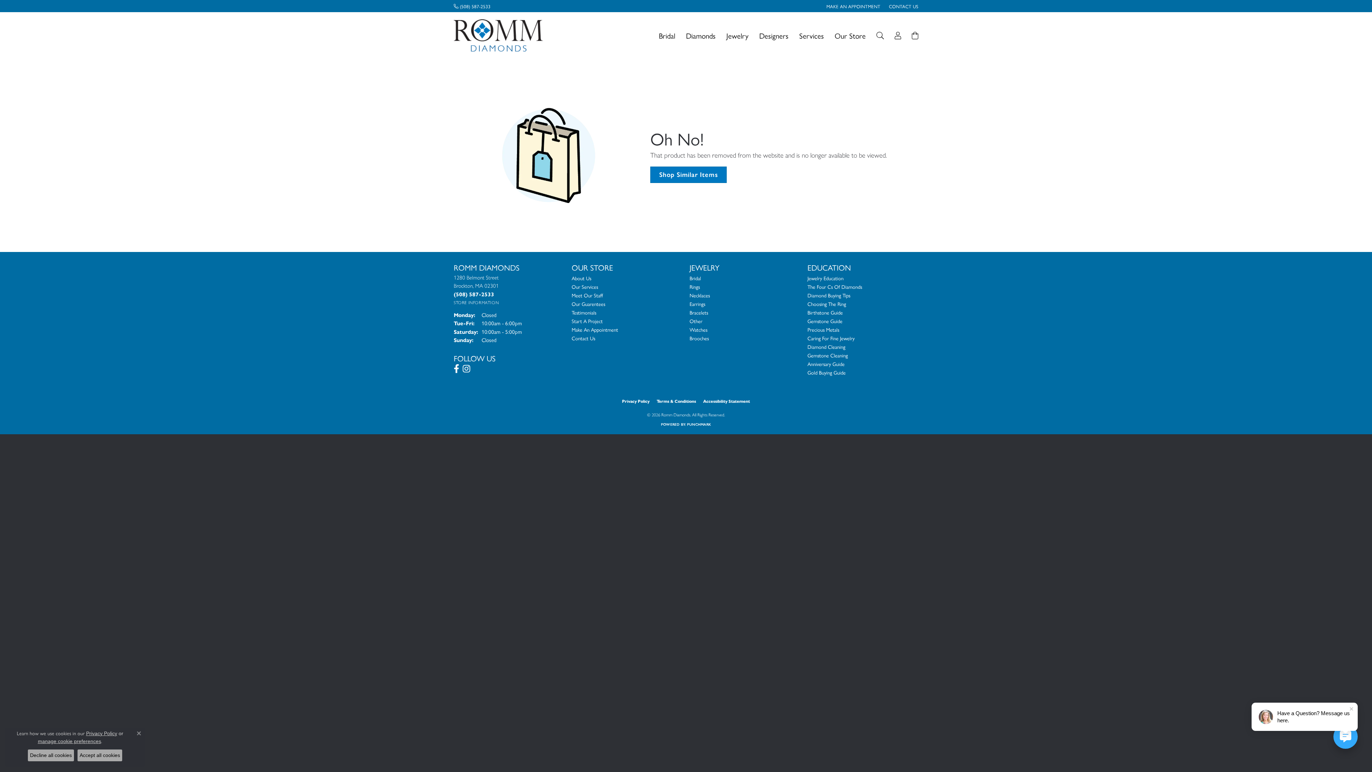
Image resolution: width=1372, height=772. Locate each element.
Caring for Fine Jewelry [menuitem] (831, 338)
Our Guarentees (588, 303)
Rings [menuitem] (695, 286)
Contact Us (583, 338)
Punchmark (699, 424)
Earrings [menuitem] (697, 303)
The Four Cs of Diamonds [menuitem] (834, 286)
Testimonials (584, 312)
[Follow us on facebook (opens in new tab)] (456, 369)
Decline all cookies (51, 755)
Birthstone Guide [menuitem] (825, 312)
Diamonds (701, 35)
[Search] (880, 35)
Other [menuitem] (696, 321)
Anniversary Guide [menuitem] (826, 363)
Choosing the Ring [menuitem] (826, 303)
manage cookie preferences (69, 741)
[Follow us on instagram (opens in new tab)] (466, 369)
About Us (581, 278)
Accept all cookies (100, 755)
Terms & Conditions (676, 401)
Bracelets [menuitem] (699, 312)
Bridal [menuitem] (695, 278)
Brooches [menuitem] (699, 338)
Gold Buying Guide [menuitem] (826, 372)
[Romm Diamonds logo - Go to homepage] (500, 35)
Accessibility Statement (726, 401)
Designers (774, 35)
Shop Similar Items (688, 174)
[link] (472, 6)
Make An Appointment (595, 329)
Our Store (850, 35)
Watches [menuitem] (698, 329)
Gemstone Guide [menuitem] (824, 321)
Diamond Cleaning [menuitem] (826, 346)
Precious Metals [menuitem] (823, 329)
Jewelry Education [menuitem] (825, 278)
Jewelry (737, 35)
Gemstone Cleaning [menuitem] (827, 355)
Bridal (667, 35)
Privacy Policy (636, 401)
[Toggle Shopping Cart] (915, 35)
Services (811, 35)
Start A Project (587, 321)
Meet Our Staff (587, 295)
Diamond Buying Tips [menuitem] (828, 295)
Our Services (585, 286)
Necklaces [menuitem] (700, 295)
